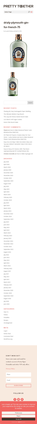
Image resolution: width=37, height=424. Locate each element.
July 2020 (6, 301)
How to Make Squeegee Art (25, 154)
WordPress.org (8, 339)
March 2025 (7, 194)
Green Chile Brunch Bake (11, 122)
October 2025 (8, 178)
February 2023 (8, 235)
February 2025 (8, 197)
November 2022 (8, 244)
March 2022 (7, 266)
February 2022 (8, 268)
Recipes (6, 320)
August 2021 (7, 271)
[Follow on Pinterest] (22, 399)
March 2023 (7, 233)
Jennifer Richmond (10, 31)
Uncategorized (8, 323)
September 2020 (8, 296)
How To (6, 312)
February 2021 (8, 285)
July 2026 (6, 162)
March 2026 (7, 167)
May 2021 (6, 276)
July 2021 (6, 274)
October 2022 (8, 246)
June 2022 (6, 257)
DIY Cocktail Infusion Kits (21, 151)
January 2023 (7, 238)
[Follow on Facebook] (14, 399)
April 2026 (6, 164)
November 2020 (8, 290)
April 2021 (6, 279)
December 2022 (8, 241)
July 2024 (6, 203)
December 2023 (8, 214)
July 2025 (6, 186)
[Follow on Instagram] (18, 399)
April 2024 (6, 205)
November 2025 (8, 175)
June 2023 (6, 225)
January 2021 (7, 287)
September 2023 (8, 219)
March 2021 (7, 282)
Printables (6, 317)
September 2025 (8, 181)
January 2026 (7, 170)
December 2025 (8, 173)
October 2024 (8, 200)
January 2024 (7, 211)
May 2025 (6, 189)
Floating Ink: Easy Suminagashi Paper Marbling (17, 111)
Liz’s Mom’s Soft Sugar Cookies (13, 119)
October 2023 (8, 216)
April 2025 (6, 192)
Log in (5, 331)
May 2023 (6, 227)
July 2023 (6, 222)
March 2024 (7, 208)
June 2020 (6, 304)
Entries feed (7, 333)
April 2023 (6, 230)
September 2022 (8, 249)
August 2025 (7, 183)
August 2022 (7, 252)
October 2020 (8, 293)
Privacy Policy (10, 369)
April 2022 (6, 263)
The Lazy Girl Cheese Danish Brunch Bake (16, 117)
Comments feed (8, 336)
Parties (6, 315)
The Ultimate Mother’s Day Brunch (14, 114)
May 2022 (6, 260)
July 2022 (6, 255)
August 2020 (7, 298)
